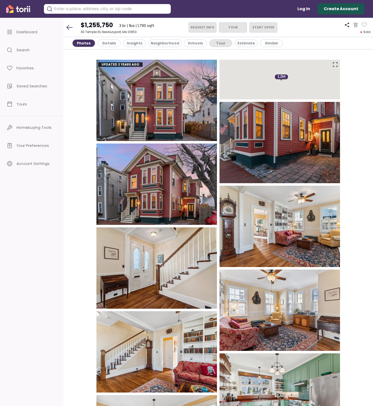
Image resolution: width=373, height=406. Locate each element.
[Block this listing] (355, 25)
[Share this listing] (347, 24)
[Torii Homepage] (21, 9)
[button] (31, 31)
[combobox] (111, 9)
